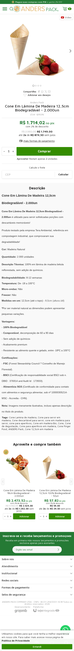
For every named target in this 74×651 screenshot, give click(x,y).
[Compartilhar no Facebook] (39, 91)
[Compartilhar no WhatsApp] (42, 91)
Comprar (44, 151)
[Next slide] (70, 51)
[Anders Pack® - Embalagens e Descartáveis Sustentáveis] (36, 8)
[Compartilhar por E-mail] (49, 91)
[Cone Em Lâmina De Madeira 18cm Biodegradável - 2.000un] (19, 484)
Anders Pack (37, 102)
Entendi (37, 646)
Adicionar (24, 516)
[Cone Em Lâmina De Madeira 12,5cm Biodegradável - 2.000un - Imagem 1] (37, 51)
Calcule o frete (37, 167)
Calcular (63, 174)
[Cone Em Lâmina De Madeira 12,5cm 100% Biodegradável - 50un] (55, 484)
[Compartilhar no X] (46, 91)
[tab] (33, 86)
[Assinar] (58, 549)
